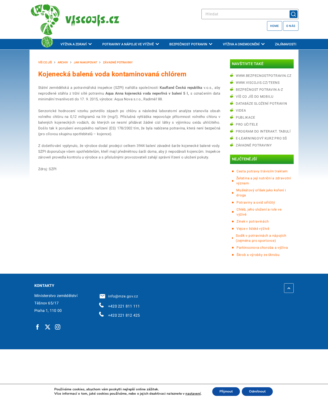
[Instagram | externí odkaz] (58, 327)
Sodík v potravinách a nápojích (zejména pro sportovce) (261, 238)
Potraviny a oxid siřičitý (256, 202)
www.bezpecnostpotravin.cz (264, 76)
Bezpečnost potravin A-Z (259, 89)
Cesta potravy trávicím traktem (262, 171)
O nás (290, 26)
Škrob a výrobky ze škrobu (258, 255)
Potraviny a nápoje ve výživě (128, 44)
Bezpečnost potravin (188, 44)
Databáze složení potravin (261, 103)
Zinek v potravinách (253, 221)
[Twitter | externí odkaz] (47, 327)
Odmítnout (257, 391)
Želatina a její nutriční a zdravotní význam (263, 180)
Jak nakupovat (85, 62)
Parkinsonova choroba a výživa (262, 247)
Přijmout (226, 391)
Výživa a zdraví (74, 44)
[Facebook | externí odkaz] (37, 327)
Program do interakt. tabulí (263, 131)
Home (274, 26)
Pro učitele (247, 124)
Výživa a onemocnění (241, 44)
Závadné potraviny (118, 62)
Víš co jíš (45, 62)
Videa (241, 110)
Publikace (245, 117)
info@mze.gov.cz (122, 296)
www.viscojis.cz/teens (258, 83)
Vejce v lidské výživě (253, 228)
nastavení (193, 394)
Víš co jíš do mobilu (254, 96)
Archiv (63, 62)
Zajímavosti (285, 44)
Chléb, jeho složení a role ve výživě (259, 211)
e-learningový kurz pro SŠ (261, 138)
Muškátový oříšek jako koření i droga (261, 192)
